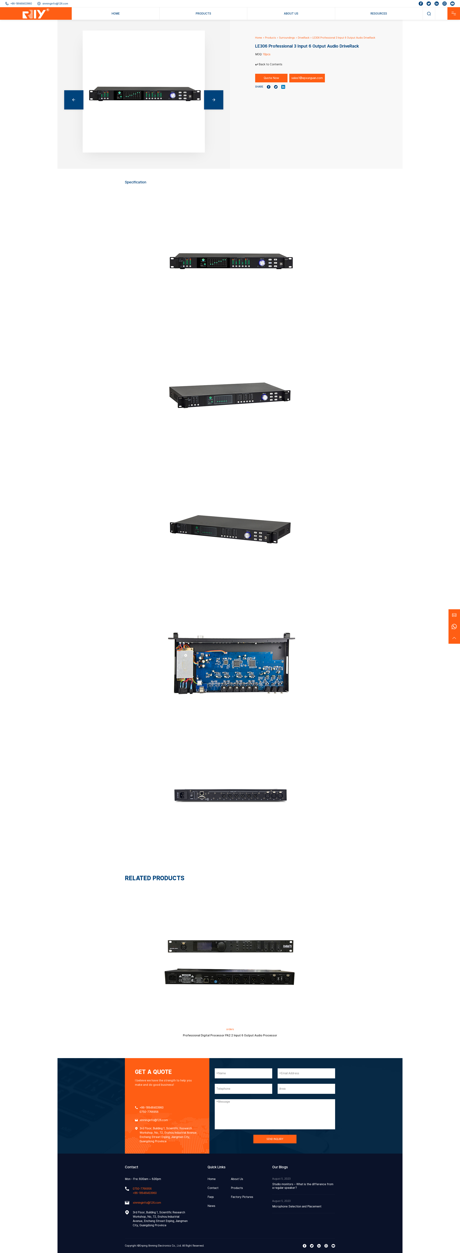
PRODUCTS (203, 13)
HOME (116, 13)
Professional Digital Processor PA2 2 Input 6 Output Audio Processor (230, 1035)
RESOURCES (379, 13)
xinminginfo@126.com (55, 3)
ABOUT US (291, 13)
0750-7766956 (149, 1112)
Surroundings (287, 37)
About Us (237, 1179)
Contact (213, 1188)
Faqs (211, 1197)
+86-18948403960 (21, 3)
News (211, 1206)
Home (258, 37)
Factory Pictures (242, 1197)
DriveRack (303, 37)
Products (270, 37)
